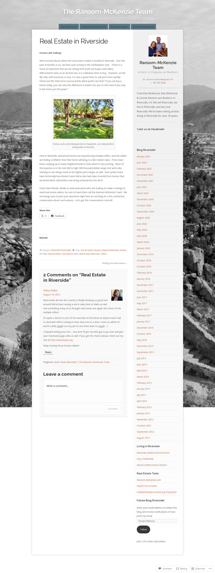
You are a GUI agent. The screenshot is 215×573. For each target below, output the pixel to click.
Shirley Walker (50, 290)
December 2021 (145, 174)
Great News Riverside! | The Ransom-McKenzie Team (82, 362)
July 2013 (141, 394)
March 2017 (143, 309)
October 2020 (144, 205)
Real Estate (84, 253)
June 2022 (142, 162)
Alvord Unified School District (152, 464)
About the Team (69, 26)
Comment (113, 408)
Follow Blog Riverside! (150, 500)
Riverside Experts (119, 26)
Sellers (104, 253)
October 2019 (144, 260)
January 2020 (143, 248)
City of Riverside (145, 458)
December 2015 (145, 346)
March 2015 (143, 376)
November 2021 (145, 180)
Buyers (98, 250)
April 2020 (142, 235)
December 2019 (145, 254)
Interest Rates (54, 253)
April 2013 (142, 401)
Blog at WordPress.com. (107, 563)
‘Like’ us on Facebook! (150, 129)
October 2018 (144, 266)
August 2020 (143, 217)
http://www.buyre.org (62, 339)
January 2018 (143, 278)
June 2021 (142, 187)
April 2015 (142, 370)
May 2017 (142, 303)
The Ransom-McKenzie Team (107, 12)
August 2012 (143, 437)
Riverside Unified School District (153, 452)
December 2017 (145, 284)
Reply (48, 352)
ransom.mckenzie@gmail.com (159, 79)
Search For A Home (147, 485)
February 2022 (144, 168)
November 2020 (145, 199)
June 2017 (142, 297)
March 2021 (143, 193)
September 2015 (145, 352)
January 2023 (143, 156)
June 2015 (142, 364)
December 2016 (145, 327)
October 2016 (144, 333)
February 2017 (144, 315)
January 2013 (143, 413)
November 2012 (145, 419)
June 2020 (142, 223)
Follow (143, 529)
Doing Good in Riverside (94, 26)
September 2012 (145, 431)
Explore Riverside (110, 250)
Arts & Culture (87, 250)
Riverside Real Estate (143, 26)
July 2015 (141, 358)
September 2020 (145, 211)
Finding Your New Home (113, 263)
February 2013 (144, 407)
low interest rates (70, 253)
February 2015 (144, 382)
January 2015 (143, 388)
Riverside (95, 253)
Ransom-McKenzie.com (149, 479)
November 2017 (145, 291)
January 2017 (143, 321)
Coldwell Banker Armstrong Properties (157, 492)
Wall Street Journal (64, 81)
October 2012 (144, 425)
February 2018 (144, 272)
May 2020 (142, 229)
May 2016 (142, 339)
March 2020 (143, 242)
